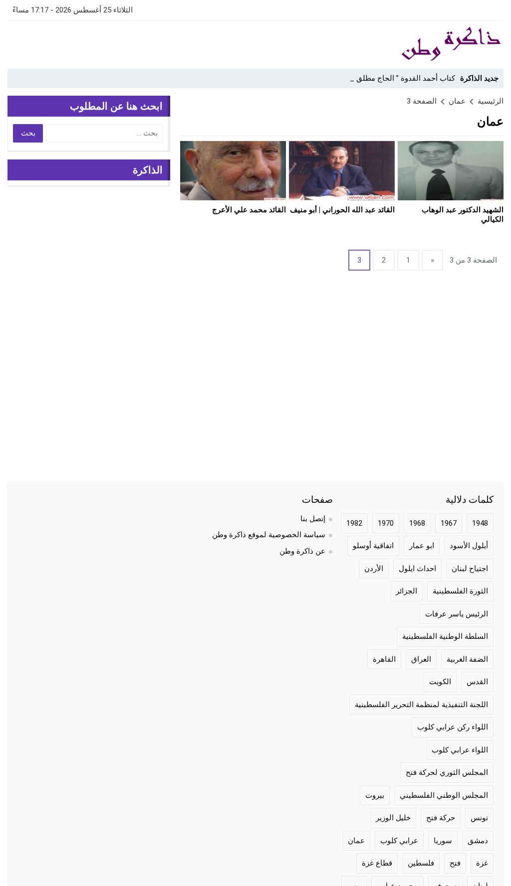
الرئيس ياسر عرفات (456, 613)
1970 (386, 523)
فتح (455, 863)
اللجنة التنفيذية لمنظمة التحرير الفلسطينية (421, 704)
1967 (449, 523)
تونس (479, 817)
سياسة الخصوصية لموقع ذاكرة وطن (268, 534)
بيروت (374, 795)
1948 (480, 523)
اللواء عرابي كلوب (460, 749)
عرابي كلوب (399, 840)
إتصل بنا (312, 518)
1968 (417, 523)
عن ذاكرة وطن (302, 551)
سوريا (443, 840)
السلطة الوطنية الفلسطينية (445, 636)
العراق (421, 659)
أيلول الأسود (469, 545)
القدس (477, 681)
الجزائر (406, 591)
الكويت (440, 681)
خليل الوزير (393, 817)
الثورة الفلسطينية (460, 591)
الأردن (373, 568)
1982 (354, 523)
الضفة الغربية (467, 659)
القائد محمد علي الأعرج (249, 209)
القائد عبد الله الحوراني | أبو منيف (342, 209)
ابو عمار (421, 545)
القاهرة (384, 659)
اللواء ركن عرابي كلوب (452, 727)
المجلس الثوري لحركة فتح (447, 772)
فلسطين (421, 863)
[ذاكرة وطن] (437, 44)
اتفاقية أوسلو (373, 545)
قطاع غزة (377, 863)
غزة (482, 863)
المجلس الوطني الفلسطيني (444, 795)
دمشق (478, 840)
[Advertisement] (189, 42)
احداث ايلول (417, 568)
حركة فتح (440, 817)
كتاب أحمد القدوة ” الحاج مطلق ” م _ (397, 78)
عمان (356, 840)
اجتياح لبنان (470, 568)
